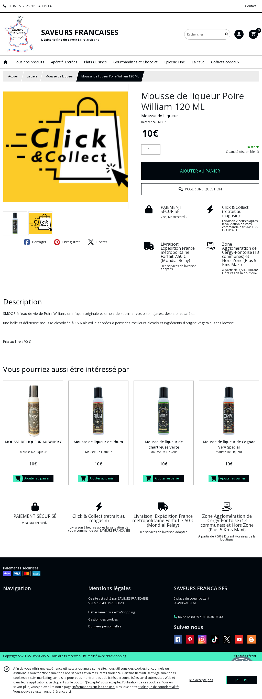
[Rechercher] (226, 34)
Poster (101, 241)
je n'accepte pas (201, 680)
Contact (250, 6)
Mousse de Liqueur (59, 76)
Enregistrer (70, 241)
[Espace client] (239, 34)
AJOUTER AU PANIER (200, 171)
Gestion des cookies (103, 619)
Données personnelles (104, 626)
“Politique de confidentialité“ (158, 687)
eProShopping (115, 656)
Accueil (13, 76)
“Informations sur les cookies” (93, 687)
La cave (32, 76)
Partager (38, 241)
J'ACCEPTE (242, 680)
